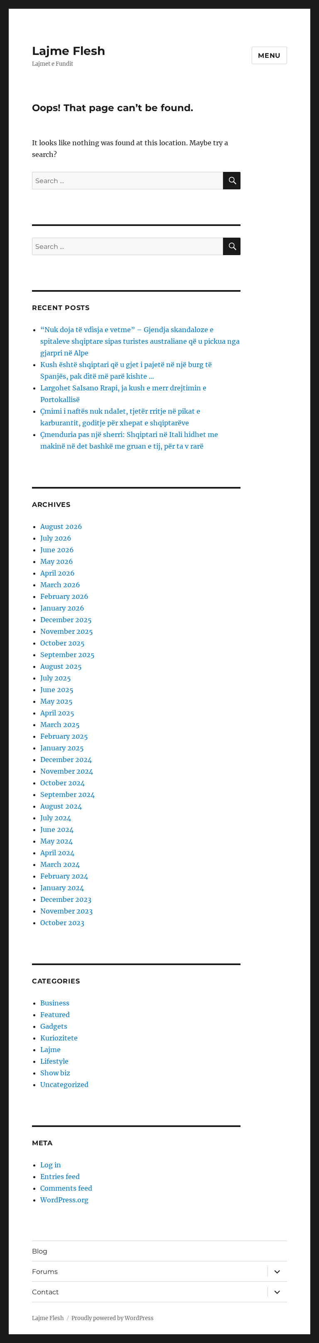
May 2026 (56, 561)
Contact (45, 1292)
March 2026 (60, 585)
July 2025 (55, 678)
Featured (55, 1014)
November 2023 (66, 911)
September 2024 (67, 794)
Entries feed (60, 1176)
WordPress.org (64, 1200)
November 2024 (66, 771)
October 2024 (62, 783)
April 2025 (57, 713)
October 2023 (62, 923)
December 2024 (66, 759)
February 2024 (64, 876)
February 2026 (64, 596)
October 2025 (62, 643)
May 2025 (56, 701)
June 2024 (57, 829)
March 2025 (60, 724)
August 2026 (61, 526)
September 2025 (67, 654)
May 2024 (56, 841)
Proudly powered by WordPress (112, 1318)
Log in (50, 1165)
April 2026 (57, 573)
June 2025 (57, 689)
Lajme (50, 1049)
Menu (269, 56)
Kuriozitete (59, 1038)
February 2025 (64, 736)
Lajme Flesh (68, 51)
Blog (39, 1251)
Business (54, 1003)
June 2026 (57, 550)
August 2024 (61, 806)
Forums (45, 1272)
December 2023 (65, 899)
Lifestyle (54, 1061)
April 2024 (57, 853)
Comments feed (66, 1188)
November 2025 (66, 631)
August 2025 (61, 666)
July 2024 (55, 818)
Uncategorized (64, 1084)
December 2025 (66, 620)
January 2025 (62, 748)
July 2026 (55, 538)
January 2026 (62, 608)
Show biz (55, 1073)
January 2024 (62, 888)
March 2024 (60, 864)
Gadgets (53, 1026)
